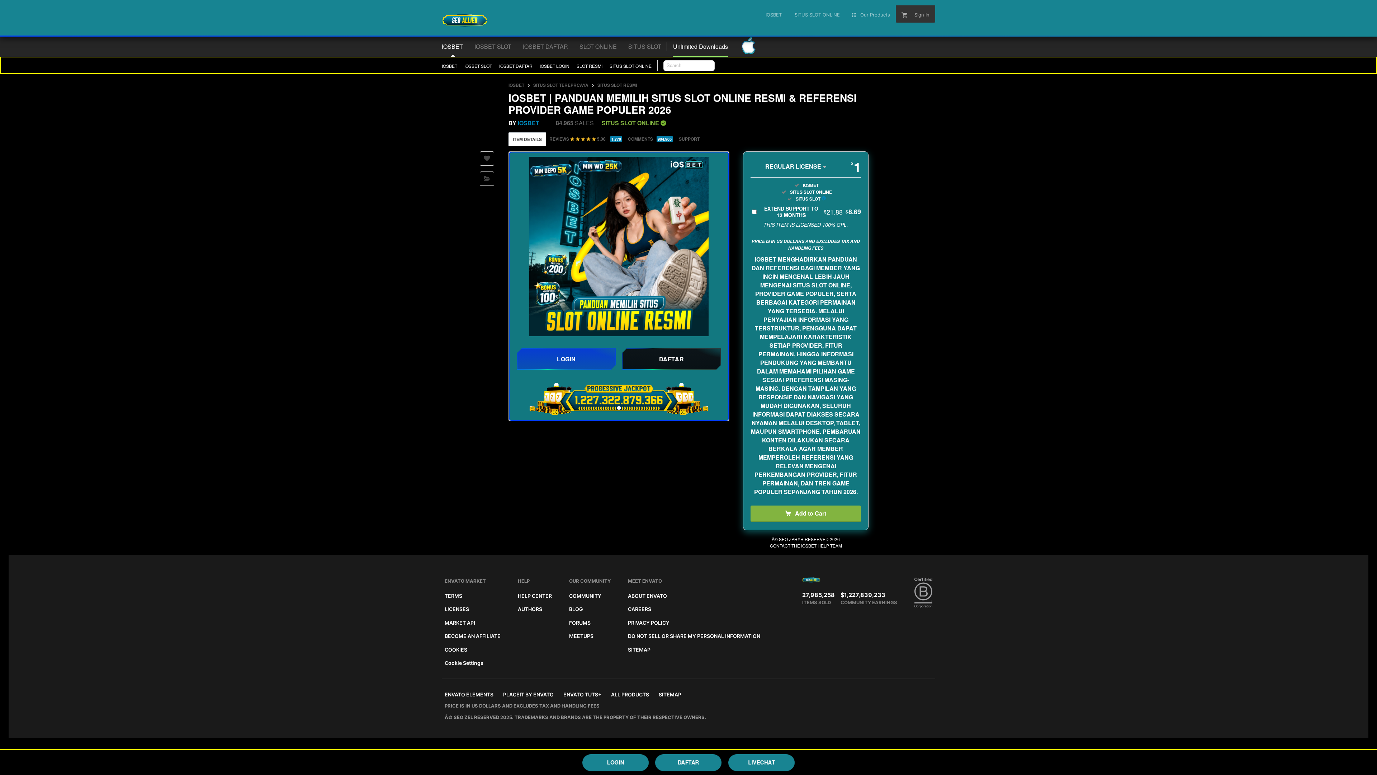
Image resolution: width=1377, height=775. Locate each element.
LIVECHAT (761, 762)
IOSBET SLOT (478, 66)
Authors (530, 609)
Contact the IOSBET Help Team (806, 545)
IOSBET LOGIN (554, 66)
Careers (639, 609)
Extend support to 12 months (812, 211)
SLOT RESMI (589, 66)
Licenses (457, 609)
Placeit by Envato (528, 694)
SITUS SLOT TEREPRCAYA (560, 85)
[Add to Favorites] (487, 158)
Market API (460, 623)
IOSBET (449, 66)
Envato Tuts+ (582, 694)
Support (689, 139)
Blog (576, 609)
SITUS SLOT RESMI (617, 85)
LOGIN (616, 762)
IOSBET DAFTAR (516, 66)
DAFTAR (688, 762)
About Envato (647, 596)
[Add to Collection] (487, 179)
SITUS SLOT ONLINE (631, 66)
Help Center (535, 596)
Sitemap (639, 650)
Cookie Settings (464, 663)
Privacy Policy (648, 623)
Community (585, 596)
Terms (453, 596)
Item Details (527, 139)
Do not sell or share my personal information (694, 636)
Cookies (456, 650)
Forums (580, 623)
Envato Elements (469, 694)
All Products (630, 694)
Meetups (581, 636)
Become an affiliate (473, 636)
